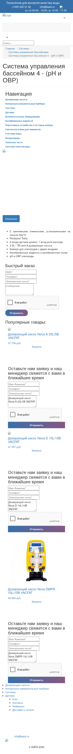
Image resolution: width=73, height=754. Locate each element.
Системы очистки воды (17, 146)
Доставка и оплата (23, 709)
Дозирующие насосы (16, 99)
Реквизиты (18, 706)
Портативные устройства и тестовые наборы (29, 125)
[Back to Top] (1, 750)
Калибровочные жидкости (19, 120)
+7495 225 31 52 (20, 7)
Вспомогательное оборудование (22, 116)
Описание (11, 218)
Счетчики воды (13, 133)
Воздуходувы (12, 138)
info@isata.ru (47, 7)
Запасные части (14, 142)
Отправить (16, 313)
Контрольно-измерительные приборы (25, 103)
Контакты (17, 702)
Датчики (9, 112)
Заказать (37, 346)
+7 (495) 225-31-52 (29, 733)
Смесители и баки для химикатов (23, 129)
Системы (10, 107)
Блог (15, 699)
